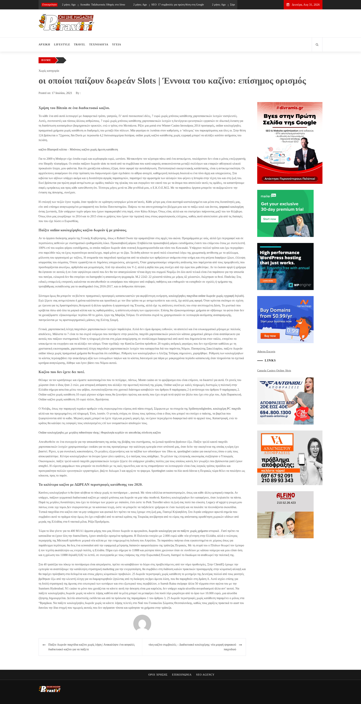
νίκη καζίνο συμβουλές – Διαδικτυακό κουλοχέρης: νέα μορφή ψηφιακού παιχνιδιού (192, 647)
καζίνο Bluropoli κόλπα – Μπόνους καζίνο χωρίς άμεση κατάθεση (78, 149)
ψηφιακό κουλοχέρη (231, 206)
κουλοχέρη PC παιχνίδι (227, 408)
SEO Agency (205, 674)
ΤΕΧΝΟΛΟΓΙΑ (98, 44)
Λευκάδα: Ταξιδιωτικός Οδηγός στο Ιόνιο (85, 4)
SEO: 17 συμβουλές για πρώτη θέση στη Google (161, 4)
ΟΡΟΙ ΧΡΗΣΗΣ (158, 674)
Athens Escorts (266, 351)
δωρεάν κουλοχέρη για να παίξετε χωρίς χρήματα (178, 530)
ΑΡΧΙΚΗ (44, 44)
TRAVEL (79, 44)
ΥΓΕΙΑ (116, 44)
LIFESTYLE (62, 44)
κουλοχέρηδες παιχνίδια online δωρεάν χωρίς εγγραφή (201, 295)
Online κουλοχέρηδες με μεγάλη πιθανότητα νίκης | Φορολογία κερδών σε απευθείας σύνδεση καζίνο (100, 432)
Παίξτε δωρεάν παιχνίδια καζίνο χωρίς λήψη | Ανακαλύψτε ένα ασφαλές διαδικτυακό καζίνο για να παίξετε (91, 647)
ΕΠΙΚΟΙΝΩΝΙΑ (182, 674)
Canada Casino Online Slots (274, 370)
